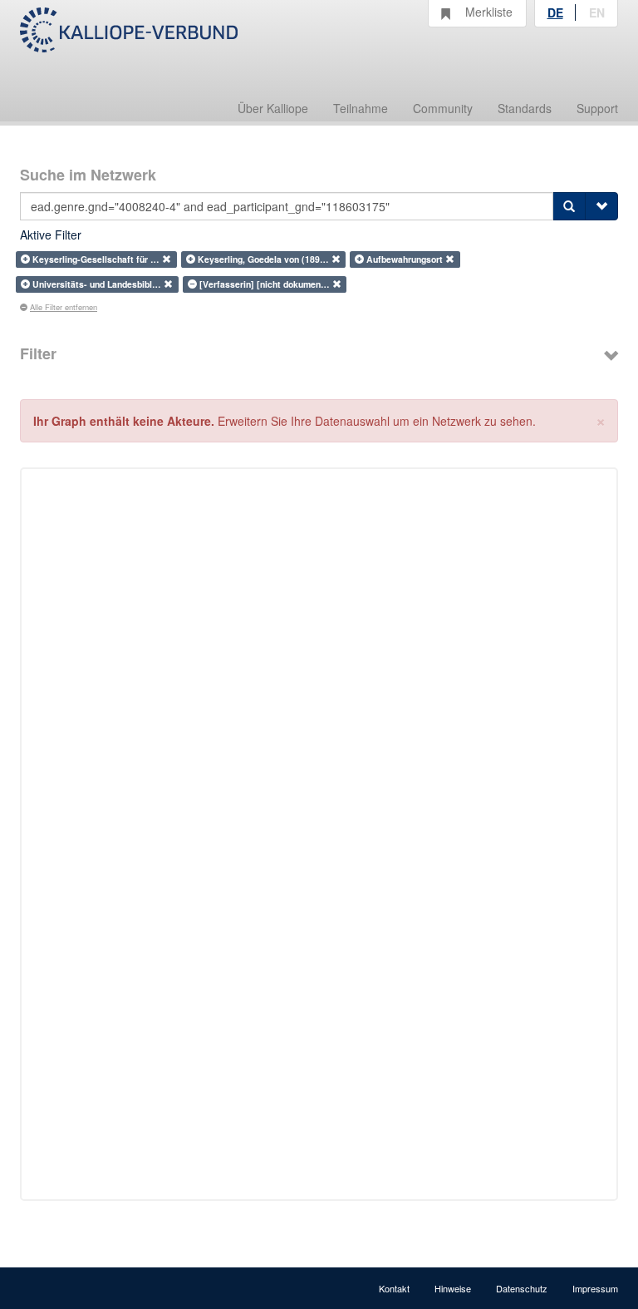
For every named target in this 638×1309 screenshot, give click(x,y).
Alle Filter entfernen (63, 307)
